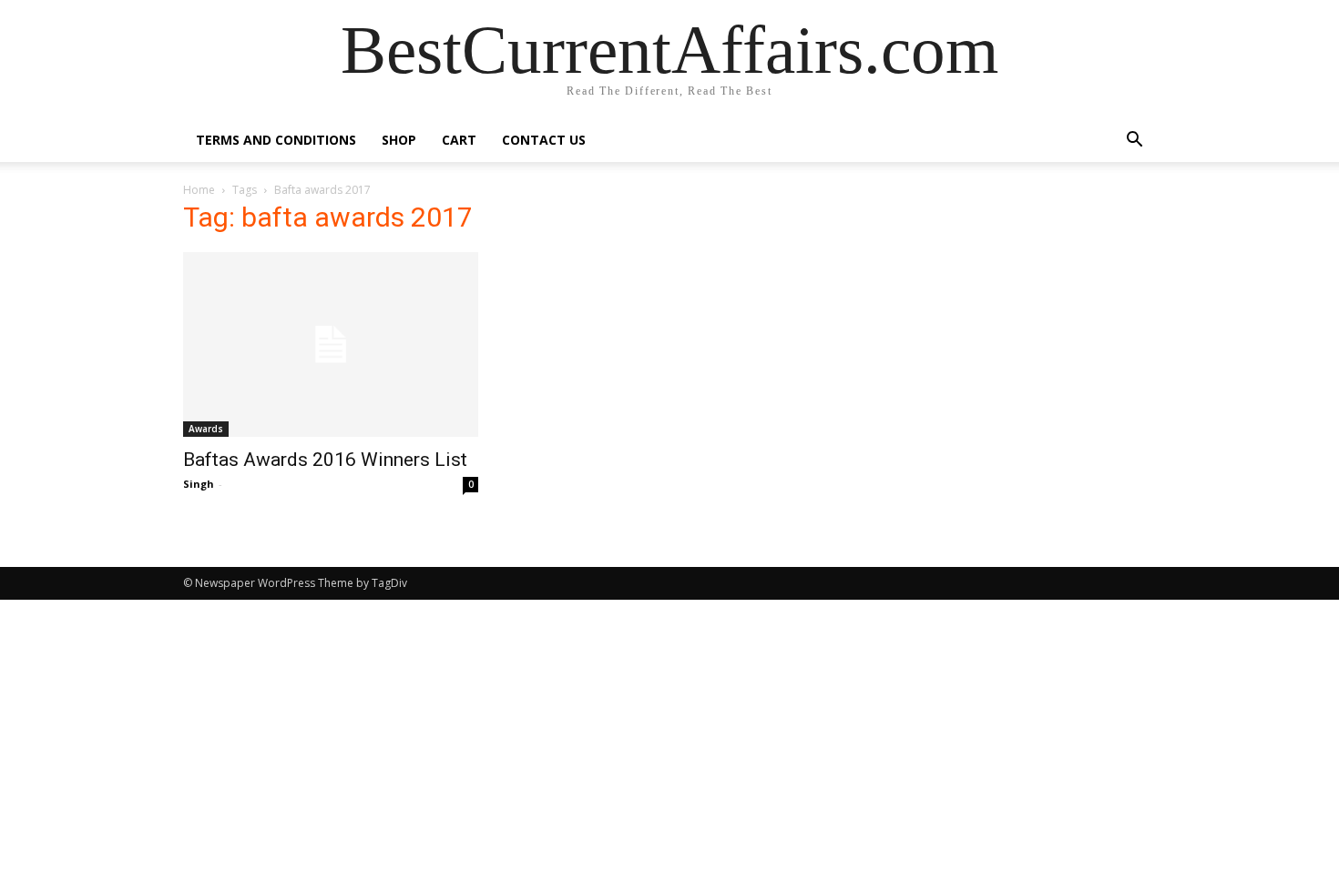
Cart (459, 139)
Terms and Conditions (276, 139)
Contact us (544, 139)
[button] (1134, 141)
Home (199, 189)
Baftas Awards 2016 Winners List (325, 459)
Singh (198, 484)
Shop (399, 139)
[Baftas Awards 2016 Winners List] (330, 344)
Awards (206, 428)
